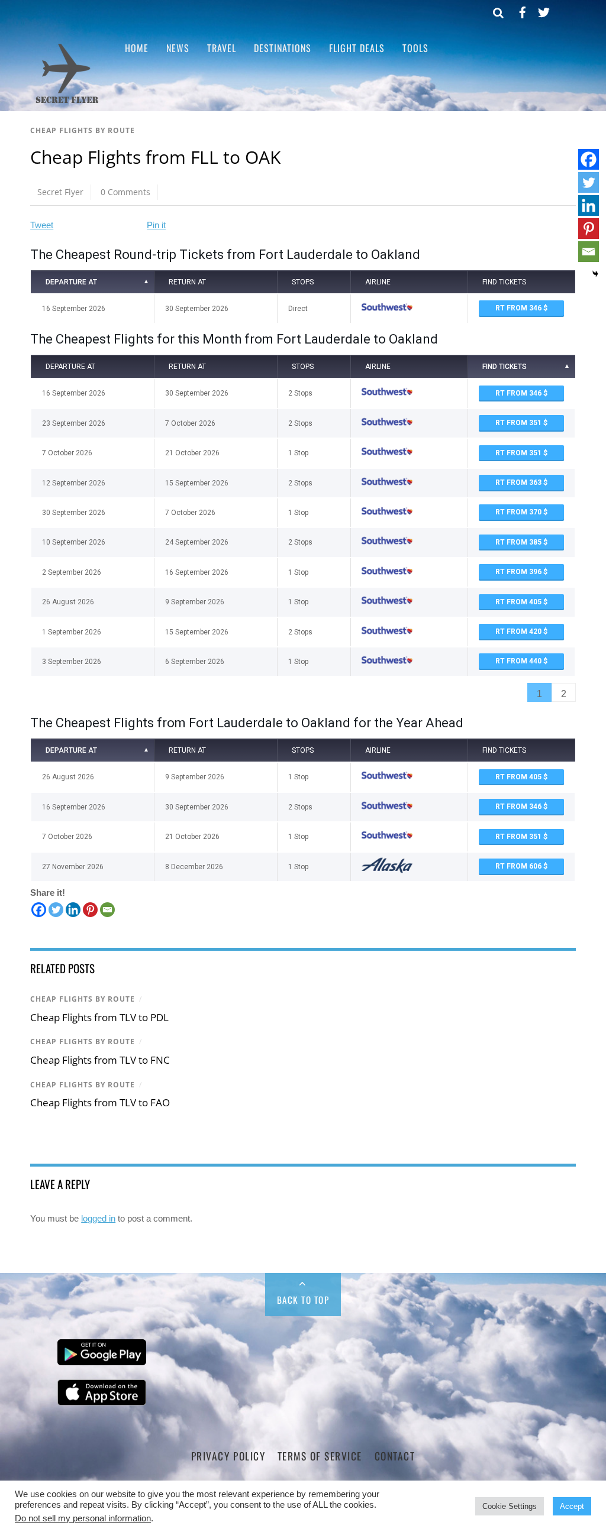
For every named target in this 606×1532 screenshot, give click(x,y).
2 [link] (563, 694)
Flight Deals (357, 48)
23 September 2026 (73, 423)
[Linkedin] (73, 909)
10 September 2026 (73, 542)
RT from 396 (519, 572)
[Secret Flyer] (67, 102)
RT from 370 (519, 512)
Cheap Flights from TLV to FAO (100, 1102)
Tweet (41, 225)
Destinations (282, 48)
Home (137, 48)
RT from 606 (519, 866)
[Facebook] (38, 909)
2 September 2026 (71, 572)
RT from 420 (519, 631)
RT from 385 (519, 542)
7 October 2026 (67, 453)
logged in (98, 1218)
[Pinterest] (90, 909)
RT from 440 (519, 661)
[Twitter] (56, 909)
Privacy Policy (228, 1455)
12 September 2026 (73, 483)
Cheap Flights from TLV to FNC (100, 1060)
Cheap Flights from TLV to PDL (99, 1017)
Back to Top (303, 1299)
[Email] (107, 909)
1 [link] (539, 694)
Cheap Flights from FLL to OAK (155, 157)
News (177, 48)
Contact (395, 1455)
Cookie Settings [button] (509, 1506)
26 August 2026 (68, 602)
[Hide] (595, 273)
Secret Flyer (60, 191)
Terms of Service (320, 1455)
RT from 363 (519, 482)
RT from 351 (519, 423)
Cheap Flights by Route (82, 130)
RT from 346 (519, 308)
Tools (415, 48)
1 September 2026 (71, 632)
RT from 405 (519, 602)
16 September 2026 (73, 309)
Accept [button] (572, 1506)
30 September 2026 (73, 512)
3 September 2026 (71, 662)
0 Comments (125, 191)
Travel (221, 48)
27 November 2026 (73, 867)
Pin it (156, 225)
